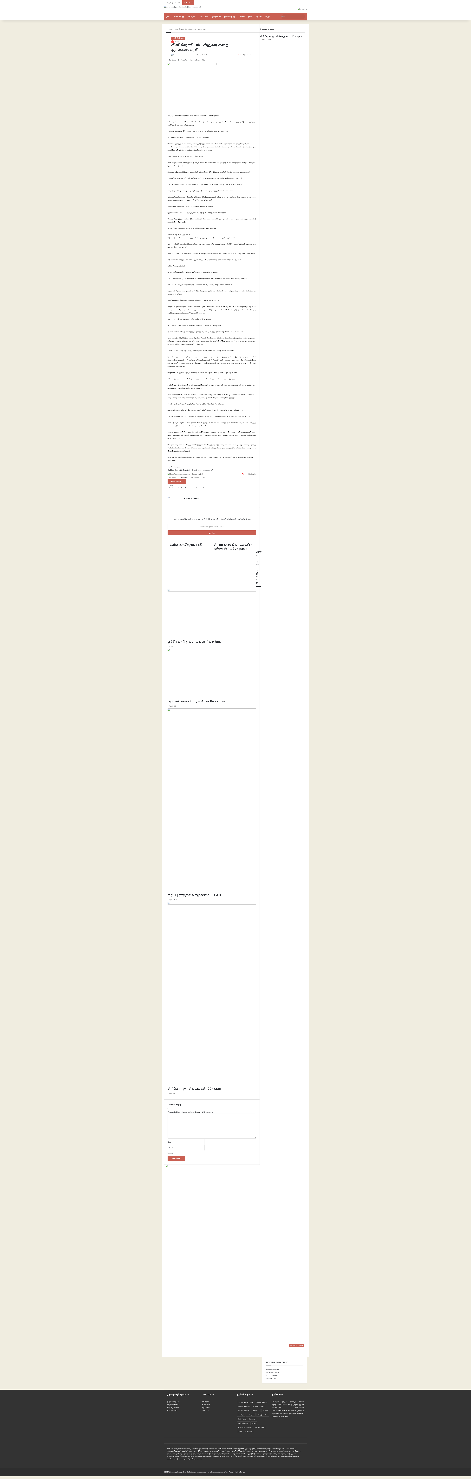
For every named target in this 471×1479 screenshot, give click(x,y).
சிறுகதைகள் (206, 1407)
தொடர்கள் (205, 1410)
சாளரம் (242, 17)
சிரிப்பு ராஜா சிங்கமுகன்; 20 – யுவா (281, 36)
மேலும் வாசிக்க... (197, 1459)
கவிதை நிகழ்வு (271, 1378)
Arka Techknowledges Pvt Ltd (235, 1472)
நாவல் (250, 17)
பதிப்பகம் (259, 17)
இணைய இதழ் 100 (243, 1406)
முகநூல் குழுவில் (298, 1405)
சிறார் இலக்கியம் (178, 38)
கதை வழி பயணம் (271, 1375)
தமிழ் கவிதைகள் (243, 1423)
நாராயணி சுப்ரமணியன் (245, 1427)
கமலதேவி (241, 1415)
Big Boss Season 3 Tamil (245, 1402)
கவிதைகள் (205, 1402)
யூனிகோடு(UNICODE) (296, 1413)
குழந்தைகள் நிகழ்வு (272, 1369)
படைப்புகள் (204, 17)
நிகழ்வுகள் (191, 17)
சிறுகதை (252, 1419)
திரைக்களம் (216, 17)
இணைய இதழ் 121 (258, 1406)
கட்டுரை (265, 1411)
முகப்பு (168, 17)
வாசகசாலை (248, 1431)
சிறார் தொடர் (242, 1419)
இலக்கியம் (256, 1411)
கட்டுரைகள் (206, 1405)
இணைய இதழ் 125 (243, 1411)
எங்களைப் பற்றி (179, 17)
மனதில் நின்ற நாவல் (272, 1372)
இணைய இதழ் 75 (261, 1402)
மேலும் (268, 17)
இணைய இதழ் (229, 17)
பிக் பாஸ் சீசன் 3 (260, 1427)
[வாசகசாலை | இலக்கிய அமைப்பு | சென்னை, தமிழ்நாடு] (183, 6)
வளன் (240, 1431)
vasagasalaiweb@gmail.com (281, 1410)
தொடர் (254, 1423)
